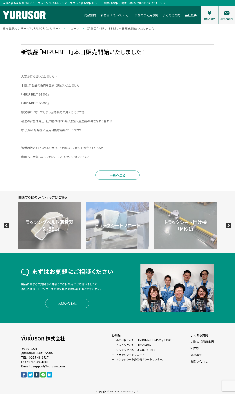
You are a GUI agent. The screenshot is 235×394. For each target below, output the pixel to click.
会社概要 (191, 15)
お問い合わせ (67, 303)
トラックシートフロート (130, 354)
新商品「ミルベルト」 (115, 15)
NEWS (194, 348)
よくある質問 (171, 15)
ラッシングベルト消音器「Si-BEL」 (137, 350)
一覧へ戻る (117, 175)
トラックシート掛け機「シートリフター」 (140, 359)
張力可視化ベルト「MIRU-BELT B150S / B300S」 (145, 340)
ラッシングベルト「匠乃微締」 (134, 345)
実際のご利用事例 (146, 15)
